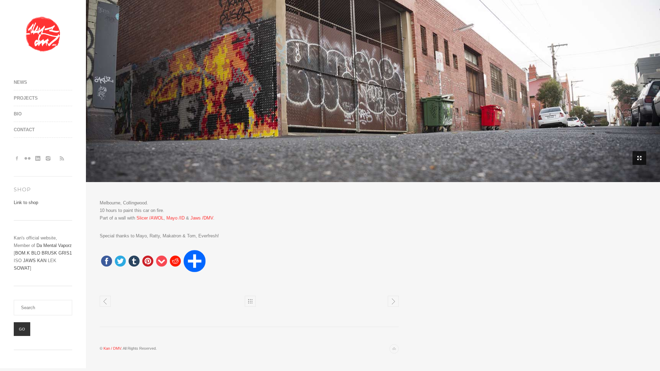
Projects (26, 98)
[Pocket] (161, 262)
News (20, 82)
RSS (61, 158)
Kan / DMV (112, 348)
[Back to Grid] (250, 301)
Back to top (394, 348)
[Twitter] (120, 262)
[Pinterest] (148, 262)
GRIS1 (65, 253)
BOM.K (22, 253)
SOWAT (22, 268)
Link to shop (26, 202)
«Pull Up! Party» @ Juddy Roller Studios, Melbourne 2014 (393, 301)
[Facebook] (106, 262)
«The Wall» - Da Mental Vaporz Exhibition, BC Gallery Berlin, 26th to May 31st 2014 (105, 301)
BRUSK (49, 253)
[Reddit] (175, 262)
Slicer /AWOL (150, 218)
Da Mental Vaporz (54, 245)
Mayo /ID (175, 218)
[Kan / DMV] (43, 34)
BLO (35, 253)
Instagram (48, 158)
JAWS (29, 260)
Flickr (27, 158)
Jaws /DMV (201, 218)
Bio (18, 113)
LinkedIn (37, 158)
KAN (41, 260)
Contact (24, 129)
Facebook (17, 158)
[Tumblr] (134, 262)
